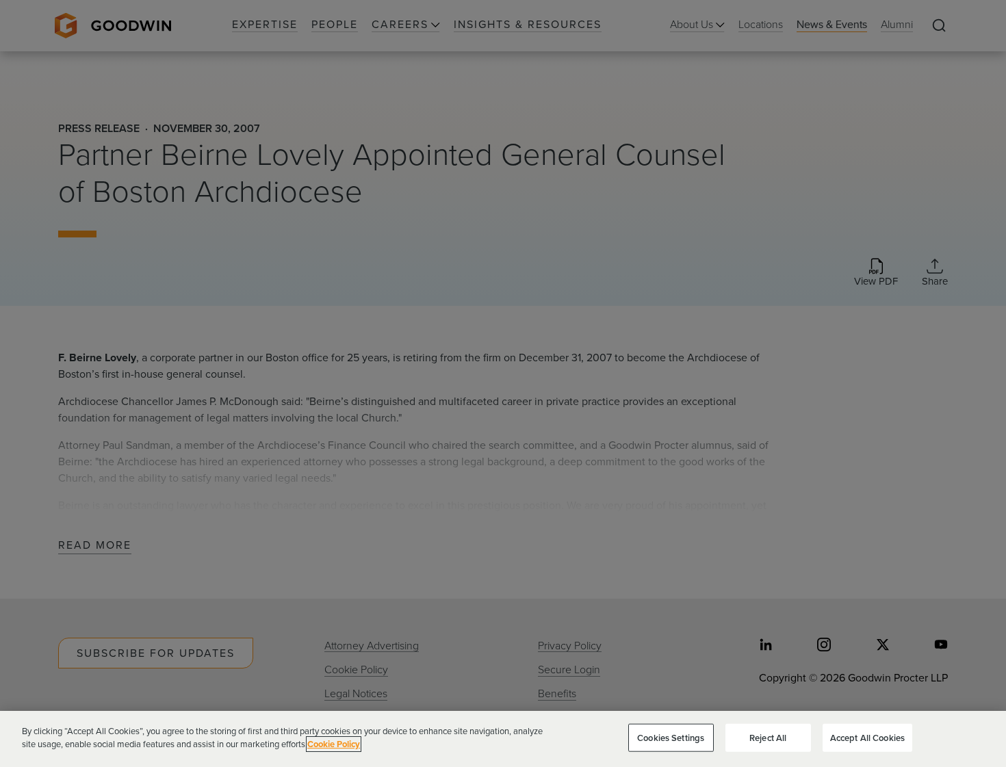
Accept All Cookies (867, 737)
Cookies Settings (670, 737)
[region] (503, 739)
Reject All (767, 737)
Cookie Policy (333, 744)
